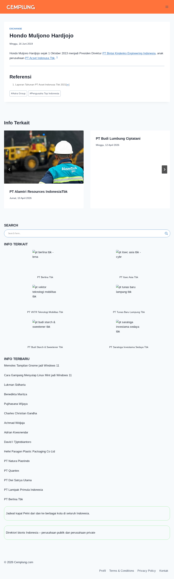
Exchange (16, 29)
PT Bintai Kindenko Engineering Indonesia (128, 53)
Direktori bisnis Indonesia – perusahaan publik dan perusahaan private (50, 532)
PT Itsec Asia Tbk (128, 277)
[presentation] (44, 157)
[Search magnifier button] (166, 233)
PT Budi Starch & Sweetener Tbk (45, 347)
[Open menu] (167, 6)
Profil (102, 570)
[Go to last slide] (9, 169)
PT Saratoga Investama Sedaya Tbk (128, 347)
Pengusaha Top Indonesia (44, 93)
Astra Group (18, 93)
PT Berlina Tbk (45, 277)
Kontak (163, 570)
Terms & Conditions (121, 570)
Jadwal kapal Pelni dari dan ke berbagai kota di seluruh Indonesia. (48, 513)
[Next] (164, 169)
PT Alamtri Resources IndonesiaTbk (38, 191)
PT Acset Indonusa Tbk (40, 58)
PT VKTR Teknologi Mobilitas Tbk (45, 312)
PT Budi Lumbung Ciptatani (118, 138)
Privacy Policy (146, 570)
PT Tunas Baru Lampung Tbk (129, 312)
